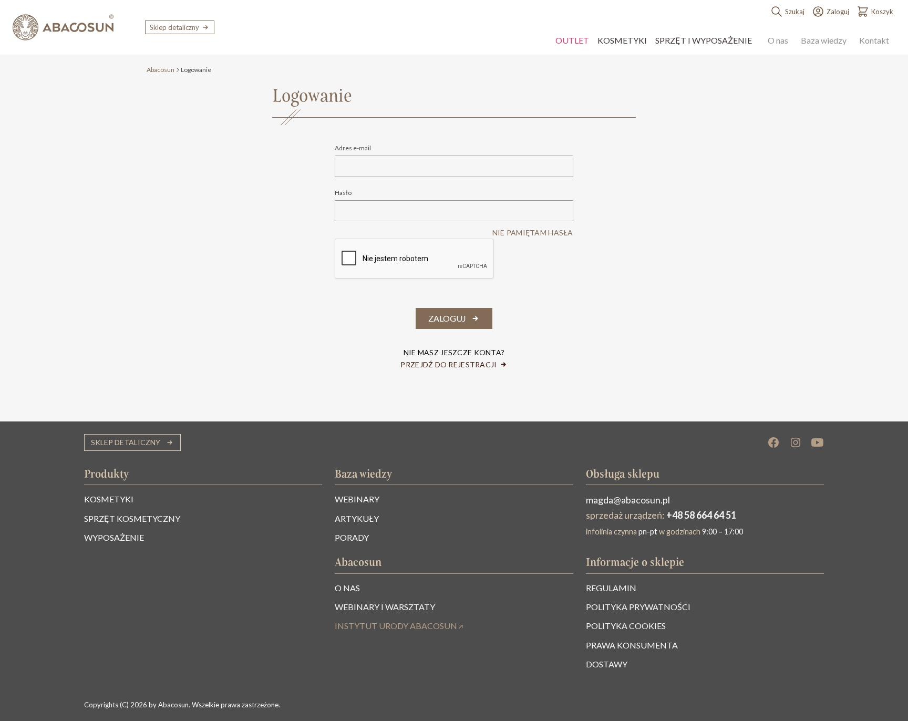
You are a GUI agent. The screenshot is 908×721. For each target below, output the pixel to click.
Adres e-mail (353, 148)
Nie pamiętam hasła (532, 232)
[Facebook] (773, 442)
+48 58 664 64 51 (701, 515)
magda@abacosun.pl (628, 500)
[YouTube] (817, 442)
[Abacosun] (63, 27)
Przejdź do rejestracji (448, 364)
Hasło (343, 193)
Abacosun (160, 70)
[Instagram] (795, 442)
